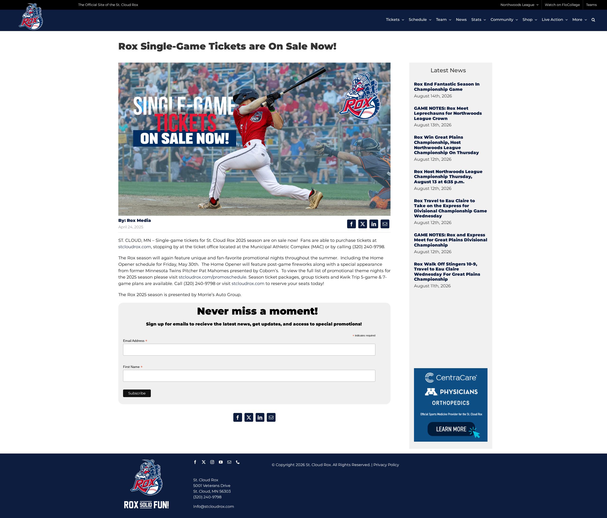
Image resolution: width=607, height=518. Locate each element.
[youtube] (221, 462)
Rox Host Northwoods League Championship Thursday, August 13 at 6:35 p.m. (448, 176)
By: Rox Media (134, 220)
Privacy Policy (386, 465)
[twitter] (204, 462)
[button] (593, 20)
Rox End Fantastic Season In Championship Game (447, 87)
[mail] (229, 462)
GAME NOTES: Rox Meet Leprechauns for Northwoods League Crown (448, 113)
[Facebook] (351, 223)
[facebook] (195, 462)
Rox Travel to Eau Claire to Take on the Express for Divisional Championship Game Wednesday (450, 208)
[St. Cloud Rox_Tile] (450, 370)
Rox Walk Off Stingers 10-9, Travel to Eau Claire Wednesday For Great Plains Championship (447, 271)
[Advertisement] (449, 338)
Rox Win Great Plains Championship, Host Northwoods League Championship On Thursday (446, 145)
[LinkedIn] (373, 223)
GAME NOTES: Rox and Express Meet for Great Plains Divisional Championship (450, 240)
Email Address (135, 341)
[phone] (238, 462)
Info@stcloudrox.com (213, 506)
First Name (133, 367)
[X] (362, 223)
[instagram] (212, 462)
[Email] (385, 223)
